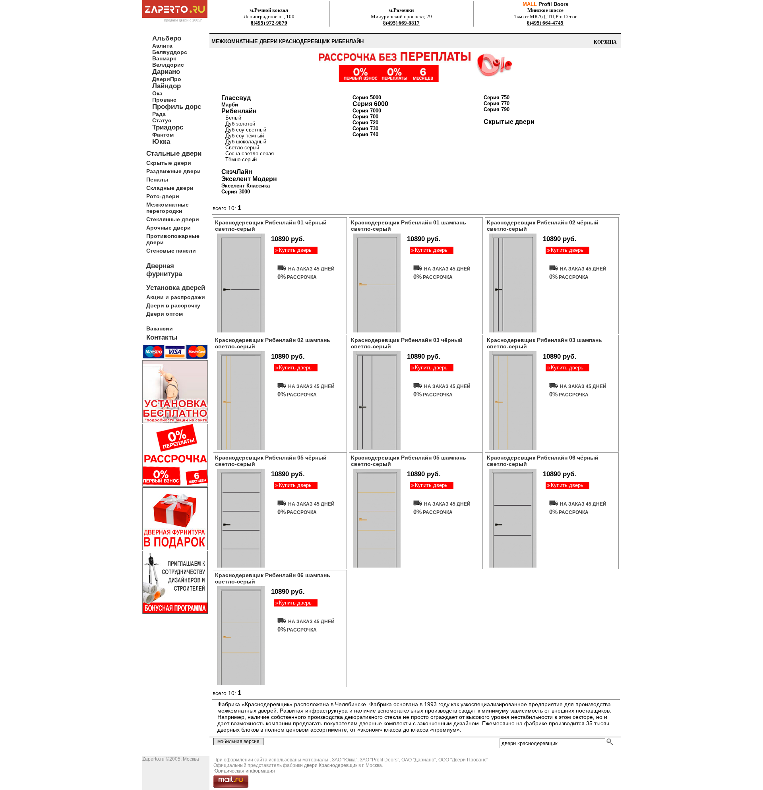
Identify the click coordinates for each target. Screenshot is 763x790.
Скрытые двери (168, 163)
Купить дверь (295, 250)
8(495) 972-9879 (269, 23)
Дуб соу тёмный (244, 136)
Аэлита (162, 45)
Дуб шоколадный (245, 142)
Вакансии (159, 328)
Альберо (166, 38)
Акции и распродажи (175, 297)
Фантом (163, 134)
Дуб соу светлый (245, 130)
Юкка (161, 141)
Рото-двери (162, 196)
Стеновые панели (171, 250)
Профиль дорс (176, 106)
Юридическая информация (244, 771)
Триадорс (167, 127)
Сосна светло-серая (249, 153)
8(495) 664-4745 (545, 23)
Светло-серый (242, 148)
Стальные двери (173, 153)
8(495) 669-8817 (401, 23)
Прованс (164, 100)
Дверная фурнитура (164, 270)
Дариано (166, 71)
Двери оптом (164, 314)
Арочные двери (168, 227)
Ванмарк (164, 58)
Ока (157, 93)
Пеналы (157, 179)
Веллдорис (168, 65)
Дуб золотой (240, 124)
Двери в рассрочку (173, 305)
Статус (161, 120)
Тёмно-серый (241, 159)
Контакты (162, 337)
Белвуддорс (169, 52)
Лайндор (166, 86)
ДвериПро (166, 79)
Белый (233, 118)
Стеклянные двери (172, 219)
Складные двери (170, 188)
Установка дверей (175, 288)
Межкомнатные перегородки (167, 207)
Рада (159, 114)
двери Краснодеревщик (330, 765)
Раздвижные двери (173, 171)
